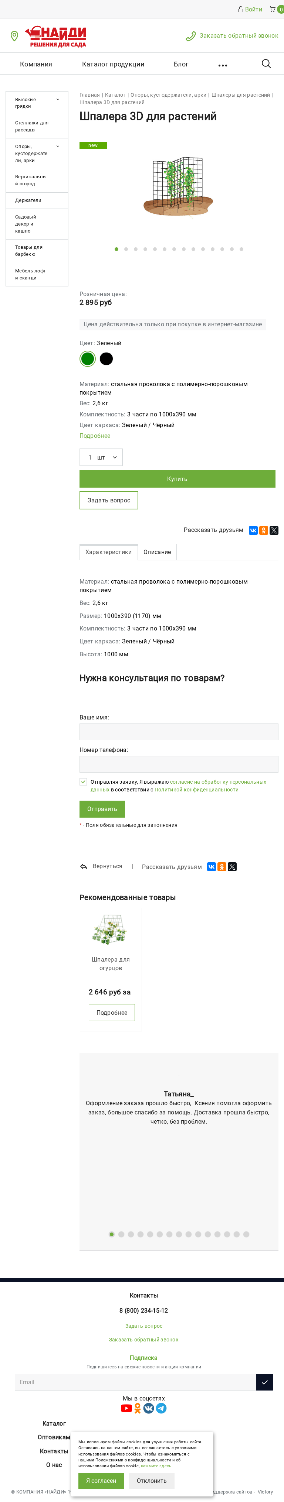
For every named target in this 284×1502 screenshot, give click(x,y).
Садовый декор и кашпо (25, 224)
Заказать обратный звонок (239, 35)
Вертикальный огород (31, 180)
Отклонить (152, 1480)
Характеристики (108, 552)
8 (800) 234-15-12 (143, 1310)
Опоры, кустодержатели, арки (31, 153)
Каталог (54, 1423)
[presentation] (97, 194)
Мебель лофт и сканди (30, 274)
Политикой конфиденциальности (197, 790)
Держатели (28, 200)
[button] (223, 63)
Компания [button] (36, 64)
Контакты (144, 1295)
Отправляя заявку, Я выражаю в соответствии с (179, 785)
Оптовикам (54, 1437)
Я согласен (101, 1480)
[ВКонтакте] (253, 530)
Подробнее (95, 435)
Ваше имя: (94, 717)
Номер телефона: (104, 749)
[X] (274, 530)
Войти (254, 9)
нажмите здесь (156, 1466)
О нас (54, 1464)
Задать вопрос (144, 1326)
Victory (265, 1492)
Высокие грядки (25, 103)
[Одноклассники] (263, 530)
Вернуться (107, 866)
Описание (157, 552)
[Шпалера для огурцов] (111, 930)
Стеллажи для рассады (32, 126)
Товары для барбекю (29, 250)
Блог (181, 64)
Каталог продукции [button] (113, 64)
